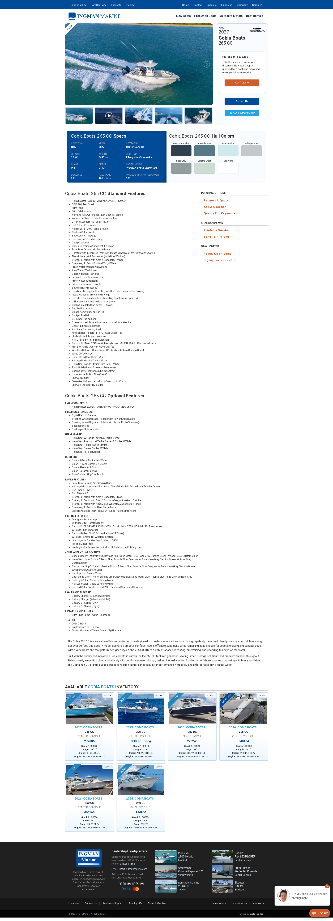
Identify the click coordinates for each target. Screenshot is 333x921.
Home (185, 5)
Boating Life (135, 903)
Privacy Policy (219, 903)
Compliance (258, 903)
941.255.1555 (127, 863)
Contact (198, 5)
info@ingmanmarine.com (133, 869)
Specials (212, 5)
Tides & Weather (157, 903)
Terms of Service (239, 903)
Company (242, 5)
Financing (226, 5)
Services (257, 5)
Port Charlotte (98, 5)
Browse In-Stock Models (242, 113)
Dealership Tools (257, 914)
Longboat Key (78, 5)
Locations (74, 903)
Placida (130, 5)
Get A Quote (242, 82)
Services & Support (113, 903)
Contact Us (242, 101)
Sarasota (116, 5)
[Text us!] (319, 914)
